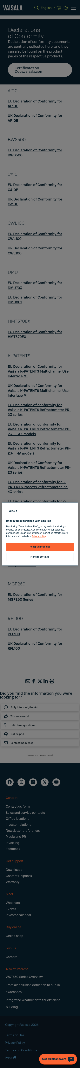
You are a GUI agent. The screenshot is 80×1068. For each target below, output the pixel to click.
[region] (40, 534)
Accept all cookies (40, 546)
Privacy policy (39, 536)
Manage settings (40, 556)
